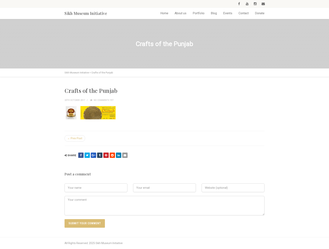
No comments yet (103, 100)
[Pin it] (106, 155)
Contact (244, 13)
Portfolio (198, 13)
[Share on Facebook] (81, 155)
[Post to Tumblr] (99, 155)
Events (227, 13)
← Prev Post (74, 138)
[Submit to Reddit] (112, 155)
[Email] (125, 155)
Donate (259, 13)
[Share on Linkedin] (118, 155)
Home (164, 13)
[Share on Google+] (93, 155)
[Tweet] (87, 155)
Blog (214, 13)
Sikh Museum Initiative (86, 13)
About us (180, 13)
